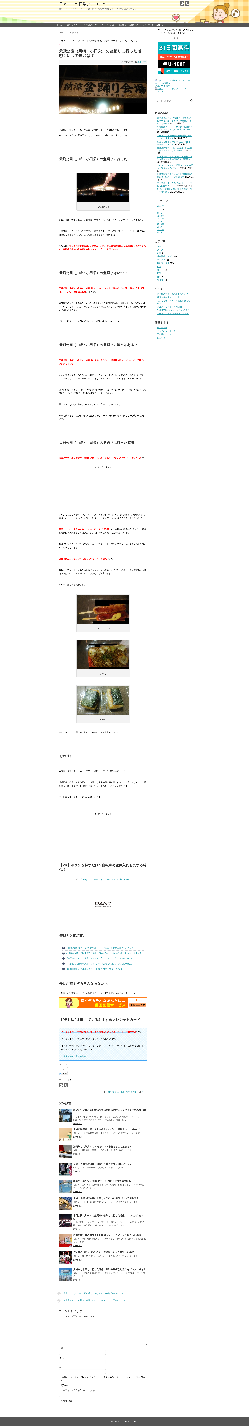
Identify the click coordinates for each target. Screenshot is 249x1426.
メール (62, 1358)
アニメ (160, 250)
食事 (159, 277)
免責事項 (161, 338)
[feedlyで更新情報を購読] (182, 3)
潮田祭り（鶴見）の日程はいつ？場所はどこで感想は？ (102, 1146)
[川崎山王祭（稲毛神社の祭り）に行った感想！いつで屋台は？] (65, 1203)
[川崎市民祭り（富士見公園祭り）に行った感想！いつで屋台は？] (65, 1134)
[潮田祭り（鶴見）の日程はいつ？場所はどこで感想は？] (65, 1151)
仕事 (159, 253)
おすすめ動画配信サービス (92, 25)
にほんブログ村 (162, 86)
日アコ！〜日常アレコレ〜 (82, 4)
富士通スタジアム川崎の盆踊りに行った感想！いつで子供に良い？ (94, 1300)
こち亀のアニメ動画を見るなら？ (172, 294)
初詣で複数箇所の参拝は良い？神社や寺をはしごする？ (102, 1163)
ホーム (59, 25)
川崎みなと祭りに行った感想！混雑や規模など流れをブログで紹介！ (109, 1269)
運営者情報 (162, 327)
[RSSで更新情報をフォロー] (187, 3)
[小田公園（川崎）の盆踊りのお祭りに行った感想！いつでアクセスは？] (65, 1220)
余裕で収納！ (134, 25)
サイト (62, 1368)
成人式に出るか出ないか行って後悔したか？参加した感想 (103, 1252)
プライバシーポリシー (167, 331)
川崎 (122, 1092)
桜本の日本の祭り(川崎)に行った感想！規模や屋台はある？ (104, 1181)
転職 (159, 273)
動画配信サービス (165, 256)
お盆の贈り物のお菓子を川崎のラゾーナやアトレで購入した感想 (107, 1235)
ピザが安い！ (111, 25)
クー (144, 1092)
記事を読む (77, 1124)
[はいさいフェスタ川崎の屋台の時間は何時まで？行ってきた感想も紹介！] (65, 1115)
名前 (61, 1348)
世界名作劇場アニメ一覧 (168, 297)
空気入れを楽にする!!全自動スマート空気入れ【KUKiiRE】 (104, 879)
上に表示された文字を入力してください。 (78, 1390)
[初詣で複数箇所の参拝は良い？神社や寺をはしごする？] (65, 1169)
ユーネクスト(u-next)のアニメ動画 (173, 313)
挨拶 (159, 266)
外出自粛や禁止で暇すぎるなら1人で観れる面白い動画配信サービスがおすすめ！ (104, 953)
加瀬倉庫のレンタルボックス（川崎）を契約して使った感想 (94, 969)
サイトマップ (148, 25)
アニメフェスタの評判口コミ (170, 307)
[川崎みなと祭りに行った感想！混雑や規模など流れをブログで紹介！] (65, 1274)
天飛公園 (110, 1092)
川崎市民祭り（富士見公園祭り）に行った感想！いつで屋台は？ (107, 1129)
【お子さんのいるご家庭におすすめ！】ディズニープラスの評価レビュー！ (101, 958)
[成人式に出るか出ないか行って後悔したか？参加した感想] (65, 1257)
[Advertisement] (103, 487)
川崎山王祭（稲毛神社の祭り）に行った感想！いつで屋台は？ (106, 1198)
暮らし (160, 270)
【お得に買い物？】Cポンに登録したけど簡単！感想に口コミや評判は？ (100, 948)
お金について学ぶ (71, 25)
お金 (159, 246)
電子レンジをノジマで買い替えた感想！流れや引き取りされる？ (93, 1293)
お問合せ (159, 25)
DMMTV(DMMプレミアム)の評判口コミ (175, 310)
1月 (160, 208)
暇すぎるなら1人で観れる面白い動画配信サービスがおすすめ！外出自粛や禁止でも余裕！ (175, 121)
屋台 (117, 1092)
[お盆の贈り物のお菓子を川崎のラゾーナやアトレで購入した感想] (65, 1240)
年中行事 (141, 62)
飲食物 (160, 280)
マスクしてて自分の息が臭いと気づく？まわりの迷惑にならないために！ (100, 964)
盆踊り (134, 1092)
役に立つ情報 (163, 263)
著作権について (164, 334)
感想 (128, 1092)
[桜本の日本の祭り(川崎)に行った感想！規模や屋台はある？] (65, 1186)
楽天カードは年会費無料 (74, 1056)
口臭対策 (123, 25)
